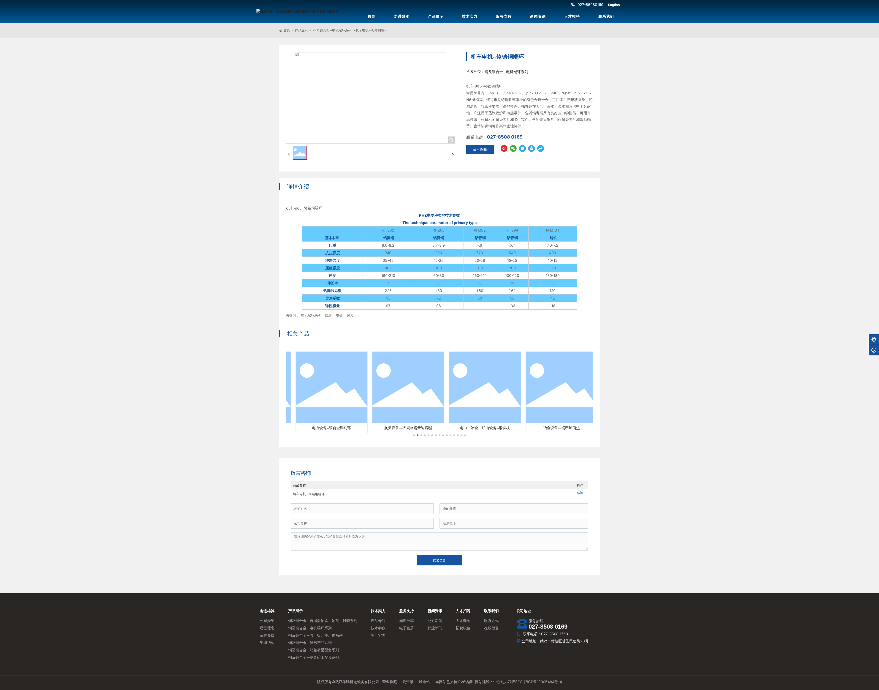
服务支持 (504, 16)
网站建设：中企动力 (491, 681)
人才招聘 (572, 16)
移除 (580, 493)
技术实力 (469, 16)
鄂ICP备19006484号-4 (543, 681)
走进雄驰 (402, 16)
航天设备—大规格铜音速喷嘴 (401, 428)
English (614, 5)
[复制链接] (540, 148)
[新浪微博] (504, 148)
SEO (519, 681)
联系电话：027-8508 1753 (545, 634)
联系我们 (606, 16)
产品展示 (436, 16)
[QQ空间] (531, 148)
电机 (339, 315)
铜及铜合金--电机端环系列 (332, 30)
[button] (414, 435)
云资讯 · (409, 681)
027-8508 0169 (505, 137)
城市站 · (426, 681)
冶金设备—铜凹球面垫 (554, 428)
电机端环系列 (310, 315)
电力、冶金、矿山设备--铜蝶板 (478, 428)
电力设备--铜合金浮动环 (324, 428)
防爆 (328, 315)
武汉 (511, 681)
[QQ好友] (522, 148)
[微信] (513, 148)
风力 (350, 315)
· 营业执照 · (389, 681)
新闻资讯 (538, 16)
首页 (371, 16)
